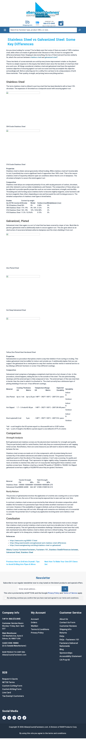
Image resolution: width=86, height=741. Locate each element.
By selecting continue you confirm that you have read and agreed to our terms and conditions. (43, 598)
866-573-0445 (49, 23)
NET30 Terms (8, 682)
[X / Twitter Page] (9, 718)
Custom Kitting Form (11, 689)
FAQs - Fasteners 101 (69, 639)
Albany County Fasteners (16, 550)
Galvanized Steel (13, 552)
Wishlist (34, 626)
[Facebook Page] (4, 718)
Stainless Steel (55, 550)
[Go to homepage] (43, 10)
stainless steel (35, 57)
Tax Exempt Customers (13, 696)
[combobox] (43, 30)
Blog (62, 649)
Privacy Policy (53, 593)
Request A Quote (10, 679)
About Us (64, 619)
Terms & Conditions (40, 629)
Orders (34, 622)
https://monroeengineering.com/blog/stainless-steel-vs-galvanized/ (35, 545)
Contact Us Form (67, 622)
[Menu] (5, 30)
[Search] (79, 30)
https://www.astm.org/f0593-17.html (23, 541)
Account (35, 619)
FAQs (62, 636)
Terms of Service (70, 593)
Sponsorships (66, 653)
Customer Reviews (68, 626)
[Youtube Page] (19, 718)
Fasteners (31, 550)
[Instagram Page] (14, 718)
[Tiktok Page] (24, 718)
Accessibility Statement (71, 656)
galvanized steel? (51, 57)
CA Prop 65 (65, 660)
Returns (63, 633)
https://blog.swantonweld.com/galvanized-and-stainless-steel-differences (38, 543)
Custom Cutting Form (12, 686)
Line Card (6, 692)
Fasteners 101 (42, 550)
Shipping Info (65, 629)
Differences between (69, 550)
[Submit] (64, 589)
